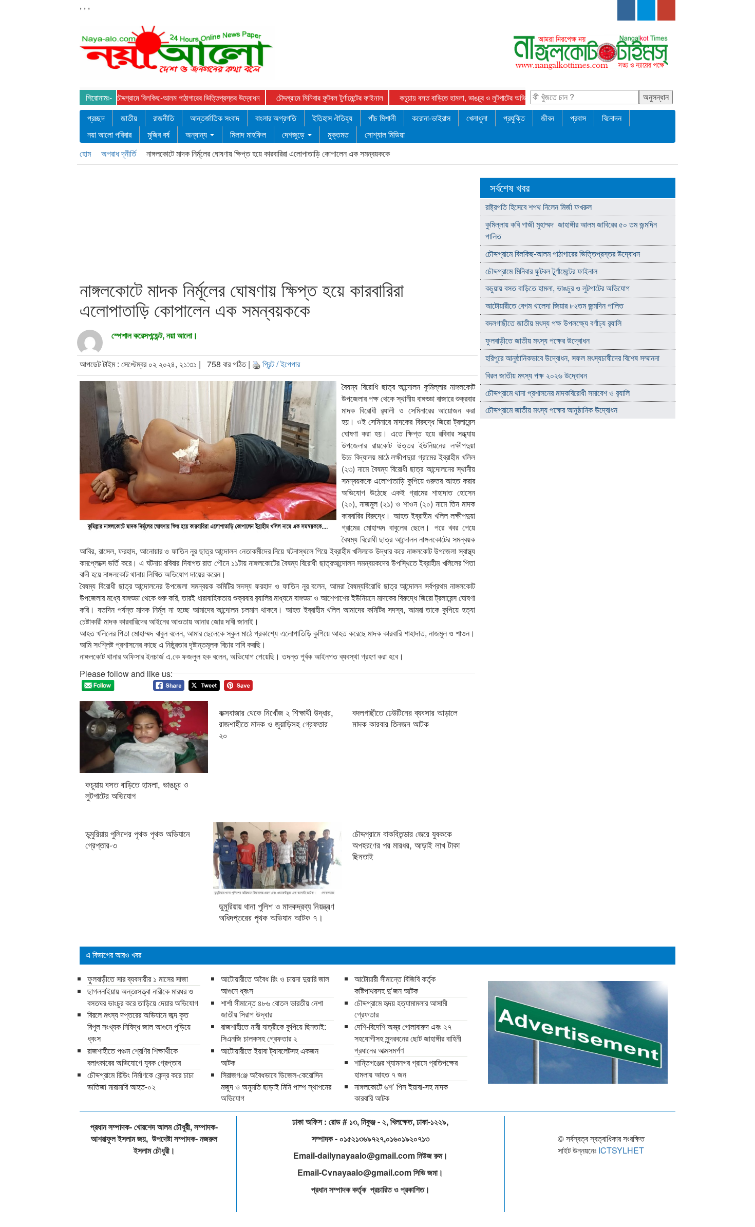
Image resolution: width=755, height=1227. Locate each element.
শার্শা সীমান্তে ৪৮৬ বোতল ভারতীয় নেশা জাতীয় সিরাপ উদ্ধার (272, 1009)
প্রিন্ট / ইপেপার (281, 364)
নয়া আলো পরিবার (109, 134)
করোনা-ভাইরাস (431, 118)
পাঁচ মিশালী (382, 118)
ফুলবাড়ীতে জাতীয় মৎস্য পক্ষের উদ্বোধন (537, 340)
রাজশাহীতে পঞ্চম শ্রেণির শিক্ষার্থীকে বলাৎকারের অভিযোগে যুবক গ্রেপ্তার (134, 1056)
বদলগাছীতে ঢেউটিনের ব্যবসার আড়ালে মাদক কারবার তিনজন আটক (405, 718)
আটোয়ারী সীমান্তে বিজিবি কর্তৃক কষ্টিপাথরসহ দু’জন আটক (395, 984)
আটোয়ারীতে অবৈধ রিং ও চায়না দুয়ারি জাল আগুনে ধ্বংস (275, 984)
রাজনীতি (163, 118)
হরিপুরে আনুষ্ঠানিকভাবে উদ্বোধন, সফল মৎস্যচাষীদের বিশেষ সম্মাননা (572, 358)
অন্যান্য (197, 134)
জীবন (547, 118)
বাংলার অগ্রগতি (275, 118)
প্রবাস (578, 118)
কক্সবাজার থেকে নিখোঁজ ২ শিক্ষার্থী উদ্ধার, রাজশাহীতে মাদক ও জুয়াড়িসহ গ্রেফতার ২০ (276, 724)
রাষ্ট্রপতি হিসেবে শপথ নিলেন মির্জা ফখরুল (538, 207)
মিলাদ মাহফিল (248, 134)
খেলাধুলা (476, 118)
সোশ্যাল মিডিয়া (385, 134)
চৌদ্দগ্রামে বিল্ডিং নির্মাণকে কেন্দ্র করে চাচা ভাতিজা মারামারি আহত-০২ (140, 1080)
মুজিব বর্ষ (158, 134)
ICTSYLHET (621, 1150)
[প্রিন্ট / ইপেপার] (256, 364)
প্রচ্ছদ (96, 118)
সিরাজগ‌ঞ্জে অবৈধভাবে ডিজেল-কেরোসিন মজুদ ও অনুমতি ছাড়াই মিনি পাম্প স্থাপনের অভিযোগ (276, 1086)
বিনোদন (611, 118)
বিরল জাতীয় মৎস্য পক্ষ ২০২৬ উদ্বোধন (537, 375)
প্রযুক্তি (514, 118)
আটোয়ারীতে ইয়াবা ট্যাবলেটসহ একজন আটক (269, 1056)
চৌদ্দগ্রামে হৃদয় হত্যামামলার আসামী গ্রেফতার (400, 1009)
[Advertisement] (274, 224)
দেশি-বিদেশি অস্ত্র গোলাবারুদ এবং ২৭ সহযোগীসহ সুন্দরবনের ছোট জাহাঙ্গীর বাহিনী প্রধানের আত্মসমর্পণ (407, 1038)
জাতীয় (129, 118)
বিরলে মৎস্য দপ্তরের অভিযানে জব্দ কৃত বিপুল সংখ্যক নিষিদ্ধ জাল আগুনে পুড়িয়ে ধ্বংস (139, 1026)
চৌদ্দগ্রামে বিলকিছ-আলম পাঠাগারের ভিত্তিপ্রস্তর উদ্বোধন (164, 97)
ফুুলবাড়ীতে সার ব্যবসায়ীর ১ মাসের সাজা (137, 979)
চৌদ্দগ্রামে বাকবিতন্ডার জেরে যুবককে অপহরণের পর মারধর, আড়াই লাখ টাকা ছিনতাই (406, 845)
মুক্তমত (338, 134)
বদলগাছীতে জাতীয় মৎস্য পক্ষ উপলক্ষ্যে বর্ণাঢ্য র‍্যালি (553, 323)
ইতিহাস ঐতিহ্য (332, 118)
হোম (86, 153)
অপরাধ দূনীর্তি (119, 153)
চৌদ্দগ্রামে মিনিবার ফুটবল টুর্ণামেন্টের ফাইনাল (306, 97)
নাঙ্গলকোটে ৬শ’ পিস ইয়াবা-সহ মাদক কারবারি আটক (401, 1092)
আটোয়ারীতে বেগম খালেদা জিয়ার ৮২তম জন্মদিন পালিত (554, 305)
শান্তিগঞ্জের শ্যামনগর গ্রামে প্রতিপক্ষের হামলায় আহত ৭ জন (406, 1068)
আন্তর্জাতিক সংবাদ (214, 118)
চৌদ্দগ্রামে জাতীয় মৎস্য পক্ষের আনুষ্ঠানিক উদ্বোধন (551, 410)
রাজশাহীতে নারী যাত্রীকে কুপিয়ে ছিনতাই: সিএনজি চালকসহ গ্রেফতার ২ (273, 1032)
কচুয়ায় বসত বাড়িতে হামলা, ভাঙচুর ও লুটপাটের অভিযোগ (444, 97)
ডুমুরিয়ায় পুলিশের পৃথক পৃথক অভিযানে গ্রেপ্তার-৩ (137, 839)
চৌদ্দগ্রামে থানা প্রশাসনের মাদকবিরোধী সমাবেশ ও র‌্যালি (557, 393)
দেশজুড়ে (294, 134)
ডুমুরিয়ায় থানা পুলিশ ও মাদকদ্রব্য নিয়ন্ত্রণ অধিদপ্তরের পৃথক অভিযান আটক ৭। (276, 911)
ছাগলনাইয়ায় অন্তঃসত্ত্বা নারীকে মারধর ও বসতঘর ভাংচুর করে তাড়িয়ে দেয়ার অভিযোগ (143, 997)
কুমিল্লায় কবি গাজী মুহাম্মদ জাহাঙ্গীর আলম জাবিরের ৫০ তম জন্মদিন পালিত (571, 230)
